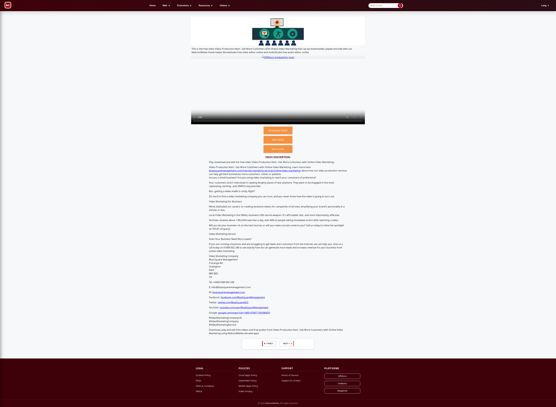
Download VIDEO (278, 130)
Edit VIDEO (278, 139)
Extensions (184, 5)
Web (166, 5)
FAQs (198, 380)
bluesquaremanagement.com (228, 292)
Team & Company (205, 385)
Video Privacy (246, 391)
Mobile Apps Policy (248, 385)
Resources (206, 5)
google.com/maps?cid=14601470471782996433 (244, 312)
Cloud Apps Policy (248, 375)
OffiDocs (342, 376)
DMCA (199, 391)
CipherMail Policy (248, 380)
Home (152, 5)
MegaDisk (342, 390)
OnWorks (342, 383)
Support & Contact (290, 380)
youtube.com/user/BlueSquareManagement (244, 307)
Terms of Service (289, 375)
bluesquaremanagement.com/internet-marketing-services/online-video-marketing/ (255, 170)
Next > (286, 343)
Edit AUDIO (278, 149)
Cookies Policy (203, 375)
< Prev (269, 343)
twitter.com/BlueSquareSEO (233, 302)
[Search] (400, 5)
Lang (545, 5)
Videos (225, 5)
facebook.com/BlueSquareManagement (243, 297)
